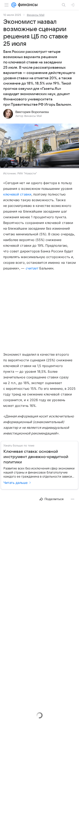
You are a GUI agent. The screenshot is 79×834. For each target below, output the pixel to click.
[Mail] (13, 5)
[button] (39, 146)
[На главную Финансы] (26, 5)
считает (32, 268)
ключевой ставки (17, 194)
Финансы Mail (35, 14)
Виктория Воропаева (32, 112)
